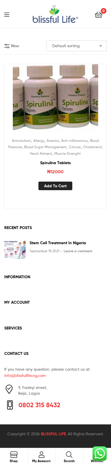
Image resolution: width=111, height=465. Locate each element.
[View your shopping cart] (98, 14)
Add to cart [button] (55, 185)
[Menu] (10, 14)
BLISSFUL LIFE (53, 433)
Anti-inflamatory (74, 140)
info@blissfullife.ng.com (25, 375)
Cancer (75, 147)
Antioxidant (21, 140)
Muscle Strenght (67, 153)
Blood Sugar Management (45, 147)
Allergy (38, 140)
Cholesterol (92, 147)
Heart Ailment (41, 153)
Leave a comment (78, 251)
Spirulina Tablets (55, 162)
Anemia (53, 140)
